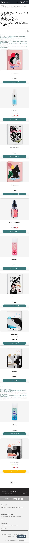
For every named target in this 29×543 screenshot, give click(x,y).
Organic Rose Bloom (14, 222)
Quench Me (14, 110)
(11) (17, 113)
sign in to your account (23, 2)
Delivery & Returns (23, 534)
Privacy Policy (12, 536)
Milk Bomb (14, 424)
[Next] (17, 482)
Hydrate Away (14, 334)
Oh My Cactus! (14, 185)
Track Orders (3, 534)
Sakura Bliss (14, 297)
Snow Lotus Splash (14, 147)
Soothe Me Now (14, 462)
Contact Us (10, 534)
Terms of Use (16, 534)
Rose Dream (15, 259)
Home (2, 5)
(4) (17, 464)
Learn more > (3, 509)
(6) (17, 336)
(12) (17, 224)
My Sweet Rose (14, 73)
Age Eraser (14, 371)
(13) (17, 374)
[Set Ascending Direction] (27, 32)
